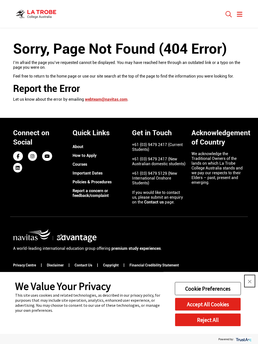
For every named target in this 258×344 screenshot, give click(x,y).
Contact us (154, 202)
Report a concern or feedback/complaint (91, 193)
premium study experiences (136, 248)
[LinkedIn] (17, 168)
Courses (80, 164)
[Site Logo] (36, 14)
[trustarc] (243, 339)
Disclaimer (55, 265)
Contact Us (84, 265)
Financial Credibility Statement (155, 265)
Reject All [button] (208, 319)
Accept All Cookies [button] (208, 304)
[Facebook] (18, 156)
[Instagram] (32, 156)
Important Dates (88, 173)
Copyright (111, 265)
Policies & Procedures (92, 182)
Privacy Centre (25, 265)
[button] (250, 281)
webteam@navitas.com (106, 99)
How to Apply (84, 155)
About (78, 146)
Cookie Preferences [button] (208, 288)
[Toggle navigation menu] (239, 14)
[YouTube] (47, 156)
